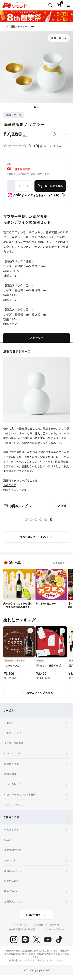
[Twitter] (36, 939)
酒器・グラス (13, 115)
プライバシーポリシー (53, 929)
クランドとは (21, 924)
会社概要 (38, 924)
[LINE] (25, 939)
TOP (6, 26)
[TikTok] (59, 939)
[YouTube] (48, 939)
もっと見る (59, 562)
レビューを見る (52, 145)
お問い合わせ (33, 914)
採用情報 (54, 924)
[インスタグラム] (13, 939)
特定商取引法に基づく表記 (22, 929)
